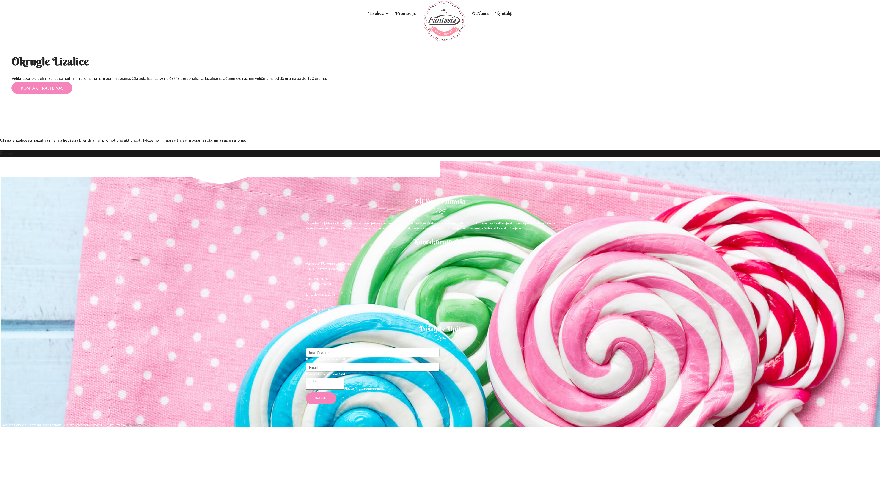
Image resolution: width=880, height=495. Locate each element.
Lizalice (376, 13)
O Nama (480, 13)
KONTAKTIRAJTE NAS (42, 88)
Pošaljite (321, 398)
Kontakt (503, 13)
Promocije (405, 13)
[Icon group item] (313, 311)
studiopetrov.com (137, 425)
